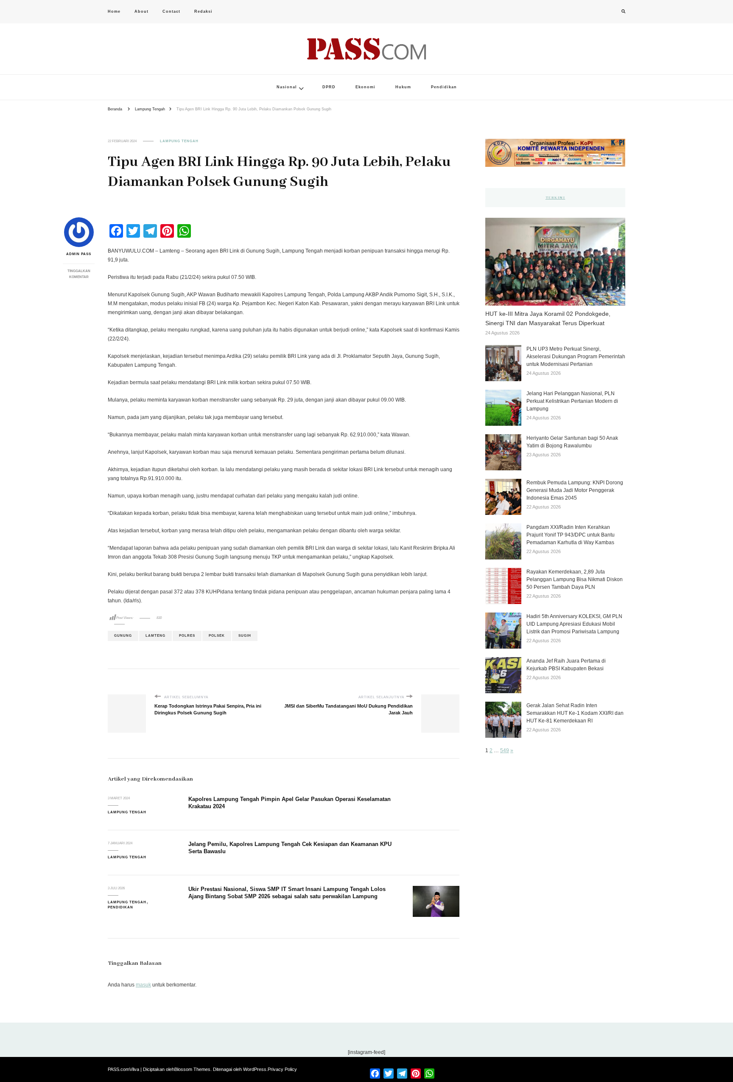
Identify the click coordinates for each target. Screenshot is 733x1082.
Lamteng (155, 636)
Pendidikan (444, 87)
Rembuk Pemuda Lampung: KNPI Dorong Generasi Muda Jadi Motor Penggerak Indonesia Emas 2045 (574, 490)
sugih (244, 636)
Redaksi (203, 11)
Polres (187, 636)
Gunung (123, 636)
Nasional (287, 87)
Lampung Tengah (179, 141)
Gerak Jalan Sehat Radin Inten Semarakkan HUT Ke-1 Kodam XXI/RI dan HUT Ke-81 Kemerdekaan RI (575, 713)
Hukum (403, 87)
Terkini (555, 197)
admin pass (78, 254)
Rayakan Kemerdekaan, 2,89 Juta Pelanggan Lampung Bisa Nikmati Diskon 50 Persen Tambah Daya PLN (574, 579)
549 (504, 750)
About (141, 11)
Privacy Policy (282, 1069)
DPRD (329, 87)
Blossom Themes (192, 1069)
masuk (143, 985)
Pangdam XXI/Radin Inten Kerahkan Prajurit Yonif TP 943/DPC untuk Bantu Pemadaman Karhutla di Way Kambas (570, 534)
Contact (171, 11)
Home (114, 11)
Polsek (217, 636)
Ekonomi (365, 87)
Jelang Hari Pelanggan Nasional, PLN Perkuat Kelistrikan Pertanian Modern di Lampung (572, 401)
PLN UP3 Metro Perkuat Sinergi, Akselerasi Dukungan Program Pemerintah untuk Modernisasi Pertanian (575, 356)
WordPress (254, 1069)
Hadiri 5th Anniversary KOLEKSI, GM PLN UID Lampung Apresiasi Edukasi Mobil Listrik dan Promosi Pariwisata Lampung (574, 624)
